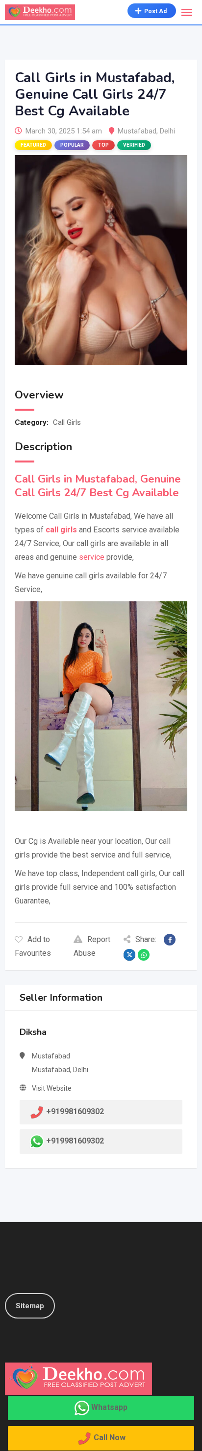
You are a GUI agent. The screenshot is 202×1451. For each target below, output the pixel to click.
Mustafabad (137, 131)
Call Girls (67, 422)
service (91, 557)
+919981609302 (75, 1140)
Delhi (167, 131)
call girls (61, 529)
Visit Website (52, 1088)
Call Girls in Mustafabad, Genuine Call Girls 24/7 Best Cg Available (98, 486)
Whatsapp (109, 1407)
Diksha (33, 1032)
